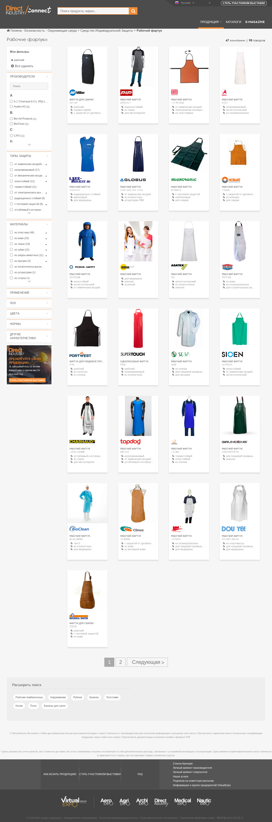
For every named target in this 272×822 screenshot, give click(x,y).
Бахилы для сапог (55, 705)
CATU (19, 135)
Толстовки (112, 697)
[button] (29, 76)
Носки (19, 705)
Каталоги (233, 22)
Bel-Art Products (25, 118)
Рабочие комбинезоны (29, 697)
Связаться (87, 54)
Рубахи (77, 697)
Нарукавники (58, 697)
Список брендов (183, 763)
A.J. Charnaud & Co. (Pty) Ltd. (31, 101)
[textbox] (93, 11)
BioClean (21, 123)
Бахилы (94, 697)
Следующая (147, 662)
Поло (33, 705)
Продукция (209, 22)
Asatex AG (22, 106)
